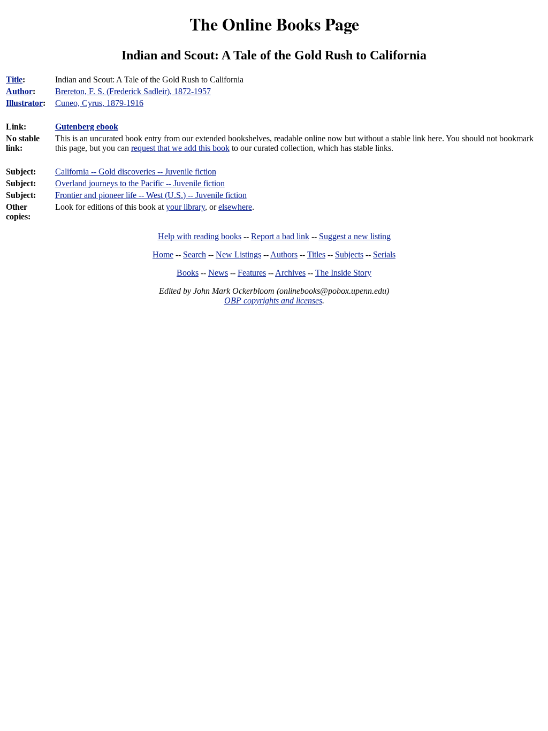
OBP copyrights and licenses (273, 300)
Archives (290, 272)
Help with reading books (199, 236)
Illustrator (24, 103)
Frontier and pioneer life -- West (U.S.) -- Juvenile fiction (151, 195)
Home (163, 254)
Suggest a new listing (355, 236)
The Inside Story (343, 272)
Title (14, 79)
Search (194, 254)
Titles (316, 254)
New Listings (238, 254)
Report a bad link (280, 236)
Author (19, 91)
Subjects (349, 254)
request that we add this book (180, 148)
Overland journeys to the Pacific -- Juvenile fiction (140, 183)
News (218, 272)
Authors (284, 254)
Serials (384, 254)
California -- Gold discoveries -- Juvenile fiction (135, 171)
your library (185, 206)
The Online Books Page (274, 23)
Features (252, 272)
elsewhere (235, 206)
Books (188, 272)
